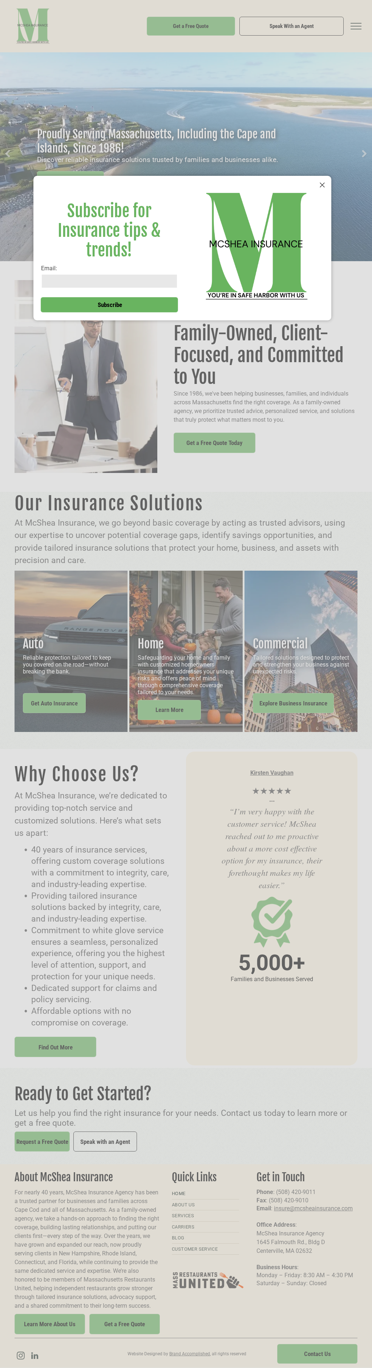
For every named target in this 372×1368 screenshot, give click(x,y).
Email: (49, 268)
